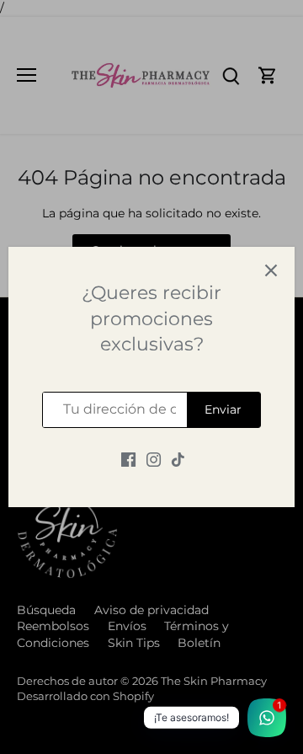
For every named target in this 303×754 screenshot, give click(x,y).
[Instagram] (153, 460)
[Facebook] (128, 460)
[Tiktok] (178, 460)
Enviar (223, 409)
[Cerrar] (271, 270)
